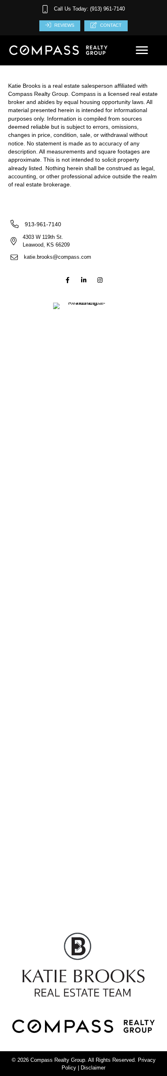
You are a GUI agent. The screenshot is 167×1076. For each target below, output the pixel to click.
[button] (67, 280)
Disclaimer (93, 1068)
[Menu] (142, 50)
